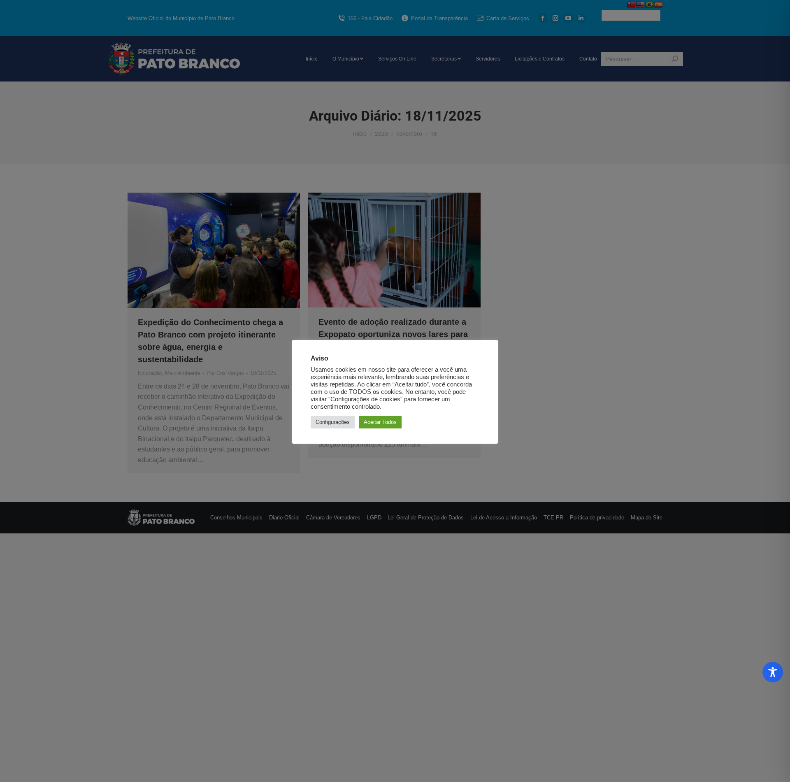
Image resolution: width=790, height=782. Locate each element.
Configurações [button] (333, 422)
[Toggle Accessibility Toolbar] (773, 672)
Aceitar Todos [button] (380, 422)
